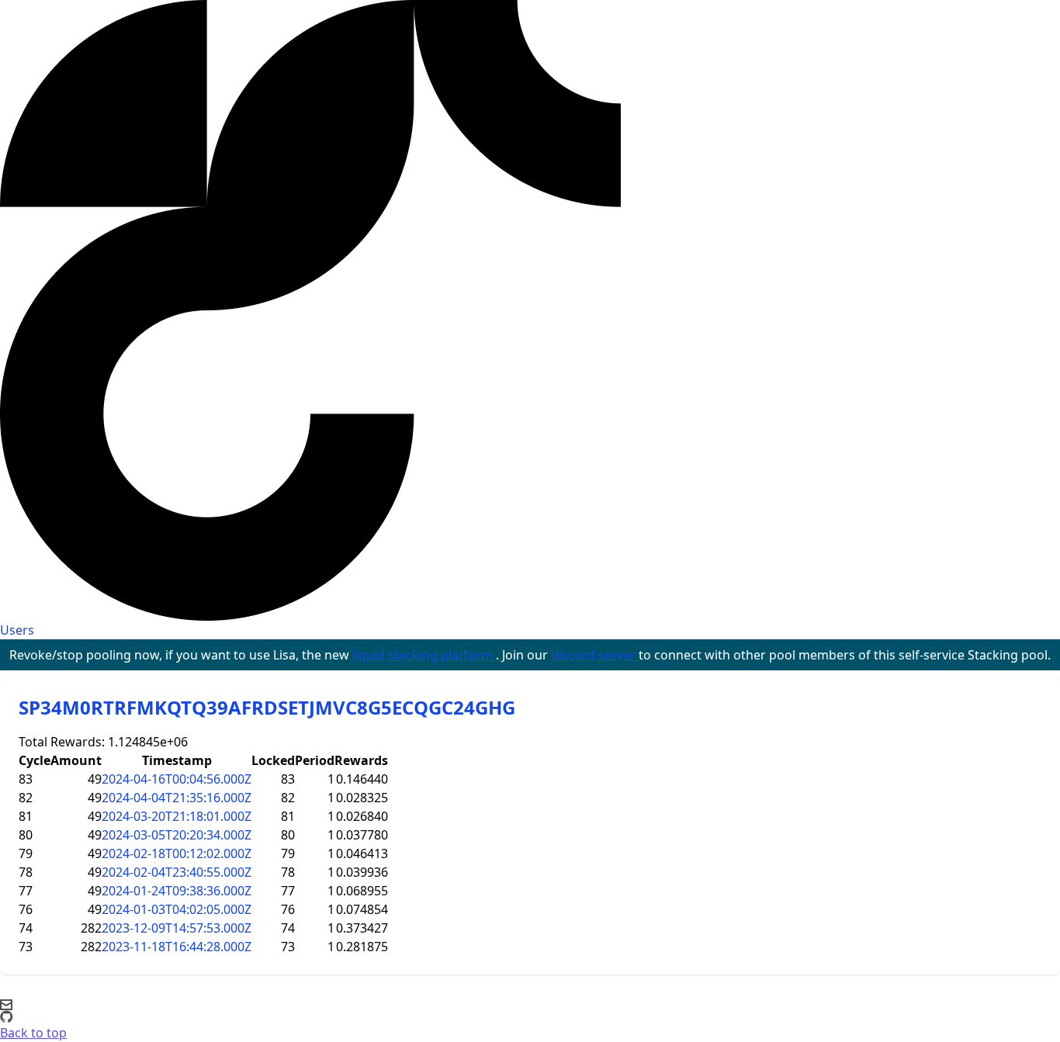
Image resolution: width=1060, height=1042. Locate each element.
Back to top (33, 1032)
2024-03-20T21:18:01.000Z (176, 816)
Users (17, 630)
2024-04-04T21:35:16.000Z (176, 797)
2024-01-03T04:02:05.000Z (176, 909)
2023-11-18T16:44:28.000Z (176, 946)
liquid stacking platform (424, 654)
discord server (595, 654)
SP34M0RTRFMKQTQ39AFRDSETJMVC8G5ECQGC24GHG (267, 707)
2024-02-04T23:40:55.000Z (176, 872)
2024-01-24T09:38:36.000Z (176, 890)
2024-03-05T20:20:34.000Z (176, 834)
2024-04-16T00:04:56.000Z (176, 779)
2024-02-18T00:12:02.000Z (176, 853)
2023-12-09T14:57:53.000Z (176, 927)
